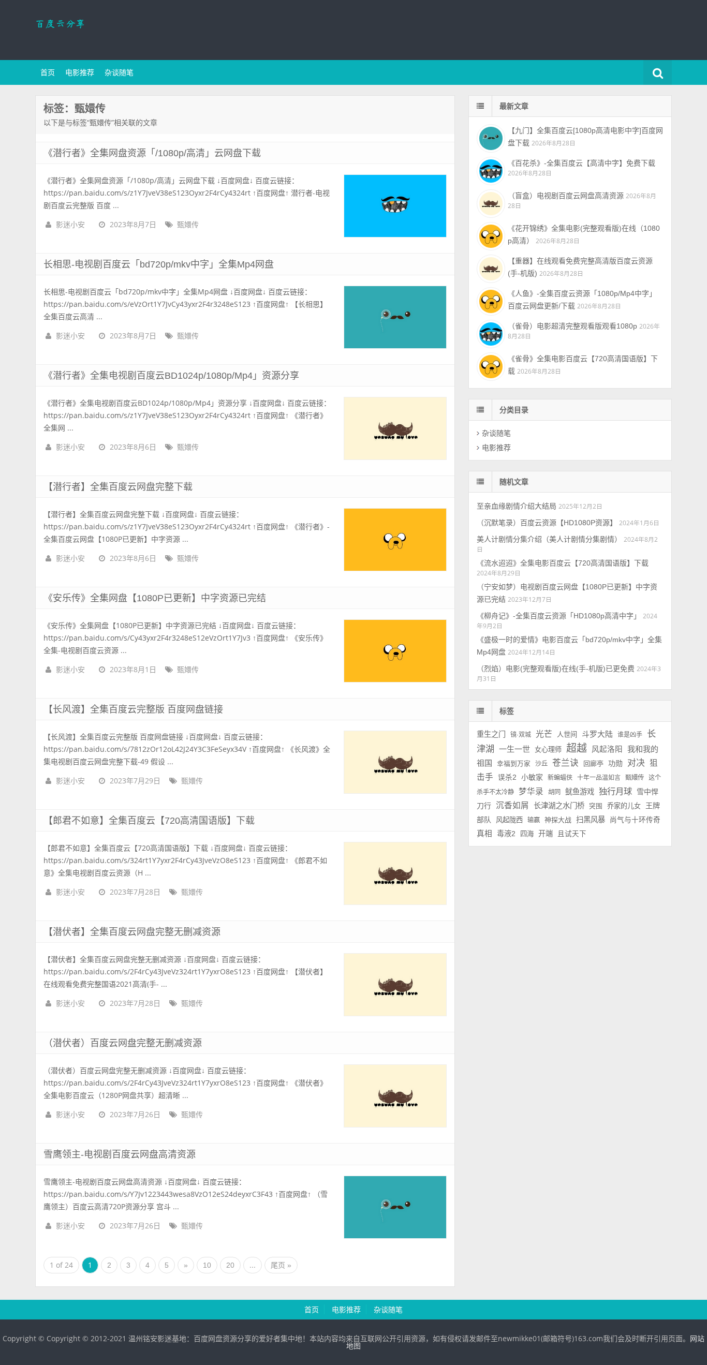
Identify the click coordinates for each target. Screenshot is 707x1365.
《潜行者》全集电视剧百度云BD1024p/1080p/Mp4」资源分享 (171, 375)
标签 (506, 711)
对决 (636, 763)
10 (207, 1265)
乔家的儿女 (624, 806)
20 (230, 1265)
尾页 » (281, 1265)
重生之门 (491, 734)
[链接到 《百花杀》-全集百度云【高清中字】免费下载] (490, 170)
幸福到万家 (514, 763)
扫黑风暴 (590, 819)
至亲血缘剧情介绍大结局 (516, 506)
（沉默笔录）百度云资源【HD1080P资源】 (547, 522)
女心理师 (548, 749)
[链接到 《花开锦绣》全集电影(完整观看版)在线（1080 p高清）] (490, 235)
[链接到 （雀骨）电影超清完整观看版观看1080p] (490, 333)
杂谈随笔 (119, 72)
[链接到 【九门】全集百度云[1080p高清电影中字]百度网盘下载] (490, 137)
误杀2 (507, 777)
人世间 (567, 734)
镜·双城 (520, 734)
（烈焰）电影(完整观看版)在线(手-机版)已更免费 (556, 668)
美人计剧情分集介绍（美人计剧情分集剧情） (549, 539)
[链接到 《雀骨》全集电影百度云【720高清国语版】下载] (490, 365)
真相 (484, 833)
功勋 (615, 763)
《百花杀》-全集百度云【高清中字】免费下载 (581, 163)
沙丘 (541, 763)
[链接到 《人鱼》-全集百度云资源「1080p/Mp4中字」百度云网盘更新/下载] (490, 300)
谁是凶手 (629, 734)
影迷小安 (70, 224)
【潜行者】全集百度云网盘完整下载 (118, 487)
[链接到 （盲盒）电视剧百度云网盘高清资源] (490, 202)
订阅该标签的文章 (66, 117)
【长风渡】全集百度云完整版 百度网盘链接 (133, 709)
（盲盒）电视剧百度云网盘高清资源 (566, 195)
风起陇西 (509, 820)
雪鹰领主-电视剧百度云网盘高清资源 (119, 1154)
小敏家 (532, 777)
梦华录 (531, 791)
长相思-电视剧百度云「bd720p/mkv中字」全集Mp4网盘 (158, 264)
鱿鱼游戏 (579, 792)
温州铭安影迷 (102, 28)
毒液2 (506, 833)
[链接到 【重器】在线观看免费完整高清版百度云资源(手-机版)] (490, 267)
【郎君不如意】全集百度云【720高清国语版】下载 (149, 820)
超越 (576, 748)
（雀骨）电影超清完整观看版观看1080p (572, 326)
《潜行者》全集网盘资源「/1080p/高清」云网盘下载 (152, 153)
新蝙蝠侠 (560, 777)
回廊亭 (593, 763)
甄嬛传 (188, 224)
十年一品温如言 (599, 777)
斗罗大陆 (597, 734)
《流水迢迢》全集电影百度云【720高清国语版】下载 (563, 563)
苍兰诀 (565, 763)
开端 (545, 833)
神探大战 (557, 820)
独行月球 (615, 791)
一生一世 (514, 749)
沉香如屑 (512, 805)
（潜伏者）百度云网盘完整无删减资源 (122, 1043)
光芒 (544, 734)
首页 (47, 72)
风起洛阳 (607, 749)
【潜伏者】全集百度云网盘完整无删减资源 (131, 932)
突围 (595, 806)
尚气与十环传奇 (635, 820)
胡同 (554, 792)
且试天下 (571, 834)
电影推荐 (79, 72)
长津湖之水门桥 (559, 806)
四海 (527, 834)
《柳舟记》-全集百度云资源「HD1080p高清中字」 (559, 616)
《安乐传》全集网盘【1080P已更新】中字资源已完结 (154, 598)
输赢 (533, 820)
